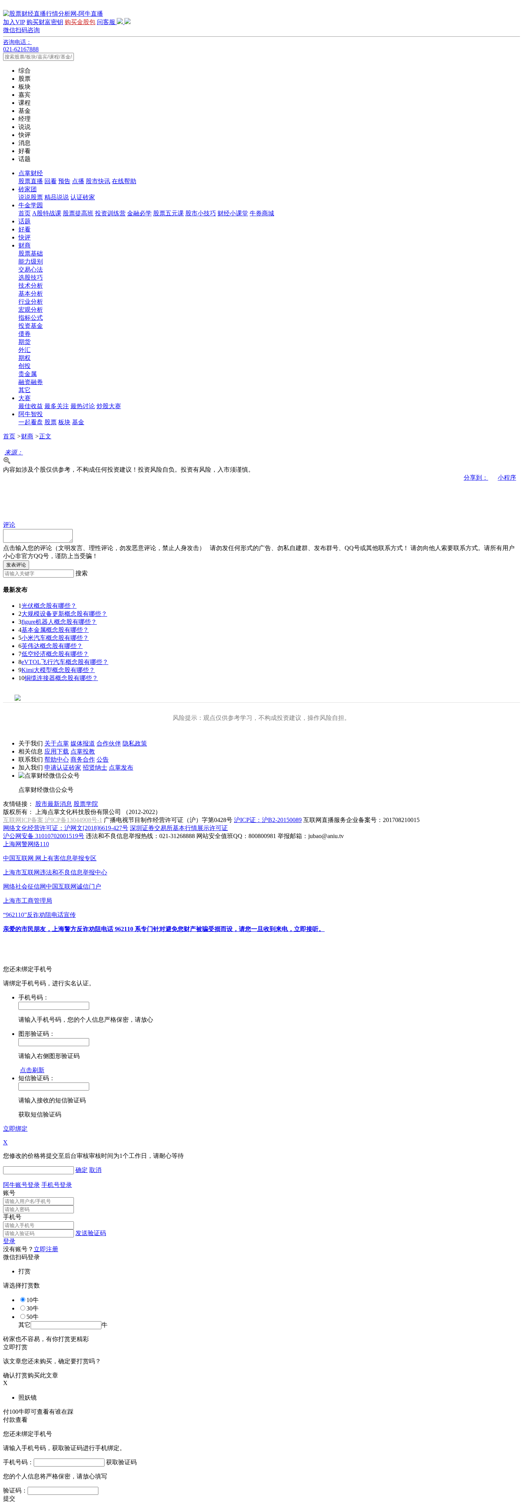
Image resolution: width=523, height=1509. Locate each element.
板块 (64, 422)
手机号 (12, 1217)
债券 (24, 333)
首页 (24, 213)
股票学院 (86, 804)
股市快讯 (98, 181)
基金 (78, 422)
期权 (24, 358)
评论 (9, 524)
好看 (24, 229)
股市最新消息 (53, 804)
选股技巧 (30, 277)
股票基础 (30, 253)
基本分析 (30, 293)
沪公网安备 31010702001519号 (43, 836)
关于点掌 (56, 743)
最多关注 (56, 406)
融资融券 (30, 382)
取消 (95, 1170)
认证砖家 (82, 197)
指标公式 (30, 317)
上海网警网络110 (26, 844)
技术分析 (30, 285)
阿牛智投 (30, 414)
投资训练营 (110, 213)
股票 (50, 422)
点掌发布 (121, 767)
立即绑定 (15, 1128)
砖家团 (27, 189)
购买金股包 (80, 22)
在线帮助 (124, 181)
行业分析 (30, 301)
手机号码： (18, 1462)
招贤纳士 (95, 767)
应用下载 (56, 751)
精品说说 (56, 197)
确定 (81, 1170)
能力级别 (30, 261)
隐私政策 (135, 743)
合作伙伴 (108, 743)
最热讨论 (82, 406)
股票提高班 (78, 213)
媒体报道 (82, 743)
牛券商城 (262, 213)
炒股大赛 (108, 406)
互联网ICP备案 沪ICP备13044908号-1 (52, 820)
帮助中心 (56, 759)
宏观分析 (30, 309)
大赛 (24, 398)
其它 (24, 390)
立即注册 (46, 1249)
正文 (45, 436)
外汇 (24, 350)
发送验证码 (90, 1233)
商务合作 (82, 759)
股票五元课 (168, 213)
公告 (102, 759)
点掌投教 (82, 751)
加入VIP (14, 22)
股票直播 (30, 181)
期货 (24, 342)
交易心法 (30, 269)
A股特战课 (46, 213)
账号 (9, 1193)
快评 (24, 237)
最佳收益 (30, 406)
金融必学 (139, 213)
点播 (78, 181)
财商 (24, 245)
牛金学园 (30, 205)
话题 (24, 221)
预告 (64, 181)
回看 (50, 181)
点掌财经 (30, 173)
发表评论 (16, 565)
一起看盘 (30, 422)
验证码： (15, 1490)
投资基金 (30, 325)
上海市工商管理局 (27, 900)
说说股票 (30, 197)
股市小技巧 (200, 213)
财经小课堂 (232, 213)
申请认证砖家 (62, 767)
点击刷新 (32, 1070)
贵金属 (27, 374)
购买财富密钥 (44, 22)
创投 (24, 366)
